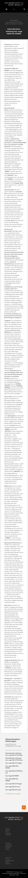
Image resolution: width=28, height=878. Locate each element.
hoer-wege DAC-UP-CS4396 (13, 784)
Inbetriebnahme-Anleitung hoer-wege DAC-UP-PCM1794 (13, 754)
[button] (6, 9)
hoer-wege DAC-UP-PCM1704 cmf (14, 772)
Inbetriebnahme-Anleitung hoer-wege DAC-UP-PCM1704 (14, 759)
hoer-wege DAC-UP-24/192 (13, 790)
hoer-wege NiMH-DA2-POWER (12, 767)
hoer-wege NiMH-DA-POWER (11, 780)
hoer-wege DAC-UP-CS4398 (13, 763)
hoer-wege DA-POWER (12, 776)
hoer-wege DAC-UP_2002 (12, 787)
